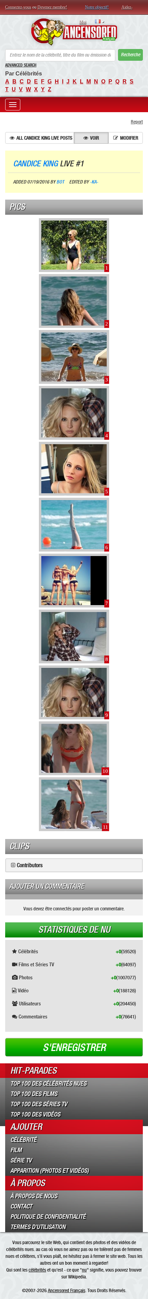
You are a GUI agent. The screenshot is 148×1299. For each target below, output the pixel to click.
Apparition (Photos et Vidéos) (49, 1170)
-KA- (94, 182)
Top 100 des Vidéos (35, 1114)
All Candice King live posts (44, 138)
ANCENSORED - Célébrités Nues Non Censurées (74, 32)
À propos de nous (33, 1196)
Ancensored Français (66, 1290)
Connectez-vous (18, 7)
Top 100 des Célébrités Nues (48, 1083)
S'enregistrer (74, 1047)
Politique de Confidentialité (48, 1216)
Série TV (21, 1160)
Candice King (35, 163)
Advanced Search (20, 65)
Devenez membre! (52, 7)
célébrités (37, 1270)
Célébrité (23, 1140)
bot (60, 182)
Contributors (30, 865)
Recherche (130, 55)
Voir (94, 138)
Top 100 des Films (33, 1094)
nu (84, 1270)
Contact (21, 1206)
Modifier (129, 138)
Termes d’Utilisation (37, 1227)
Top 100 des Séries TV (38, 1104)
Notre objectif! (97, 7)
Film (16, 1150)
